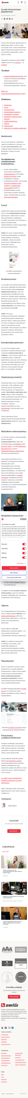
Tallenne (6, 123)
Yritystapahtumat (5, 1060)
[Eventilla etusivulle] (9, 1006)
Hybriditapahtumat (5, 1063)
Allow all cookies (14, 568)
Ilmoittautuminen (9, 110)
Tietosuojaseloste (10, 1093)
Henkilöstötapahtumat (20, 1062)
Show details (20, 563)
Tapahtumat (4, 1081)
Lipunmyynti (4, 1065)
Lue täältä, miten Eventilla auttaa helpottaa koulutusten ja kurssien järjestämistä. (11, 780)
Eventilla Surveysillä (14, 727)
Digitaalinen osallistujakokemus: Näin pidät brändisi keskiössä (13, 897)
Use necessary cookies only (14, 577)
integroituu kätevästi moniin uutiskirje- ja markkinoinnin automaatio (12, 186)
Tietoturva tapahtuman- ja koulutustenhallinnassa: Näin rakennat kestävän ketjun (12, 871)
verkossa (18, 62)
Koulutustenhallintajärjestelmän (13, 76)
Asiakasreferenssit (5, 1044)
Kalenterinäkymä (5, 1037)
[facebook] (6, 1028)
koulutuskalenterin (9, 174)
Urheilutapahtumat (19, 1060)
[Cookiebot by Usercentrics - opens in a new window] (20, 519)
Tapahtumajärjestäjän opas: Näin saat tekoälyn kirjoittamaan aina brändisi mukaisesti (12, 923)
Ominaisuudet (4, 1034)
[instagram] (9, 1028)
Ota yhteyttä (13, 831)
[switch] (24, 548)
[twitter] (2, 1028)
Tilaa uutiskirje (14, 997)
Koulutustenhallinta (6, 1055)
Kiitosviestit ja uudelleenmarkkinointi (15, 128)
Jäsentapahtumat (5, 1058)
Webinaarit (4, 1053)
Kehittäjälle (4, 1042)
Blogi (2, 1074)
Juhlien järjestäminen (20, 1064)
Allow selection (14, 572)
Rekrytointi (3, 1079)
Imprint (3, 1093)
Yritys (2, 1077)
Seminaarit (18, 1057)
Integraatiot (4, 1039)
